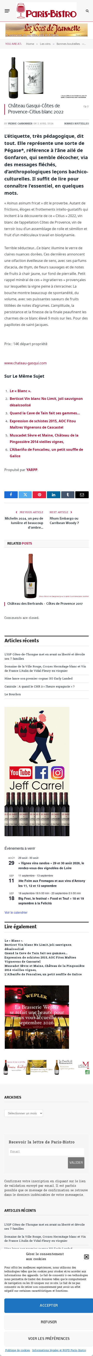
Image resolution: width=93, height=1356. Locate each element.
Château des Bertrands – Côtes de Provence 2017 (45, 604)
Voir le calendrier (16, 912)
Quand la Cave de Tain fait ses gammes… (45, 413)
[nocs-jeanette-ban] (46, 36)
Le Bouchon (13, 694)
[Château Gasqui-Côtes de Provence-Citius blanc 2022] (46, 78)
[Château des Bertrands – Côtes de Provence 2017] (46, 576)
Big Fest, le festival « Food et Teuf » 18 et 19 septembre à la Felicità (51, 900)
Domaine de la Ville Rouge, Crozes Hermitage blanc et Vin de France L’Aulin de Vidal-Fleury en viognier (45, 669)
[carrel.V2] (37, 835)
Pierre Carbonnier (20, 123)
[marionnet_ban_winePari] (46, 1067)
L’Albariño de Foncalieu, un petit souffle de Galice (43, 974)
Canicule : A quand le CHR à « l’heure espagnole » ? (40, 687)
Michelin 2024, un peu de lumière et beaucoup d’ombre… (24, 523)
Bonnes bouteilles (76, 123)
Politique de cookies (17, 1351)
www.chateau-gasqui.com (25, 363)
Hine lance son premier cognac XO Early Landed (38, 679)
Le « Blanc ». (20, 390)
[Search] (87, 11)
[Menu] (7, 11)
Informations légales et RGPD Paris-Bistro (59, 1351)
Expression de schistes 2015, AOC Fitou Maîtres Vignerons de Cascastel (40, 960)
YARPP (31, 469)
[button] (86, 1257)
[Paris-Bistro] (46, 11)
